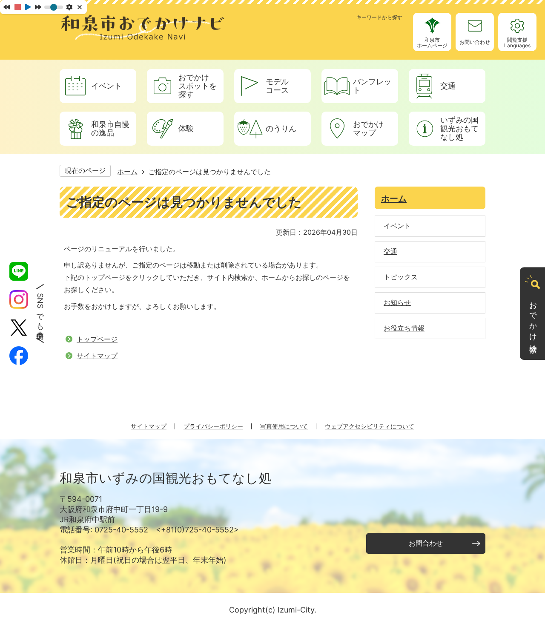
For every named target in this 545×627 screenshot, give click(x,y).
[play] (28, 7)
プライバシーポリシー (213, 426)
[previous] (6, 7)
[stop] (17, 7)
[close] (80, 7)
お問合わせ (426, 543)
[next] (38, 7)
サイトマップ (97, 355)
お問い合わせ (474, 42)
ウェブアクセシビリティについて (369, 426)
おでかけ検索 (533, 319)
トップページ (97, 339)
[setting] (69, 7)
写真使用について (284, 426)
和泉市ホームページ (432, 43)
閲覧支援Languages (517, 43)
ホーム (127, 171)
